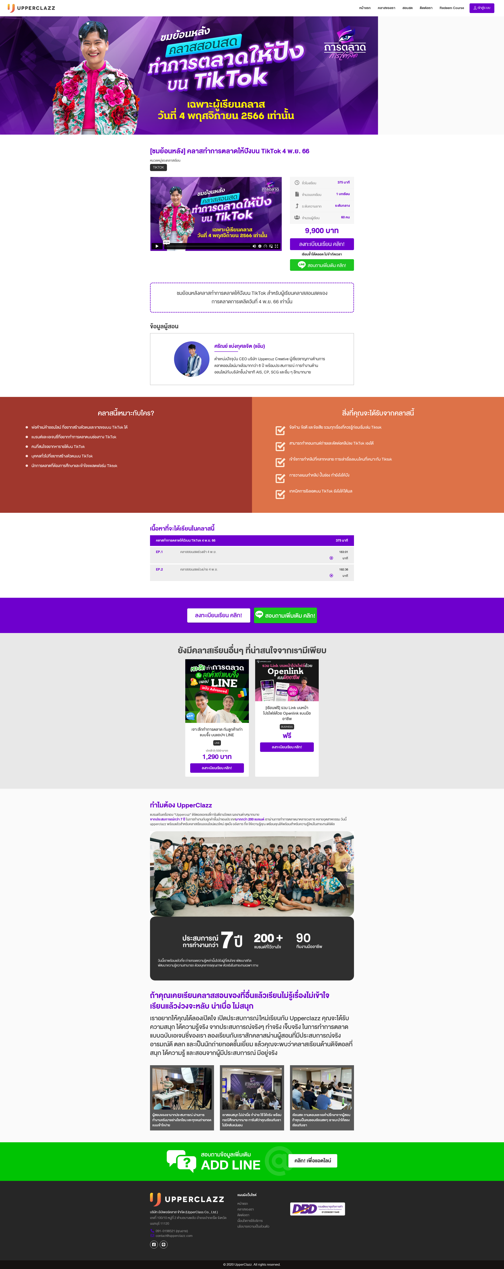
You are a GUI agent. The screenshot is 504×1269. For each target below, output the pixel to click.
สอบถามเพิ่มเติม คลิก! (327, 265)
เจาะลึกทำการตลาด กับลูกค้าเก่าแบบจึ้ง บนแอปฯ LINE (217, 732)
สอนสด (407, 8)
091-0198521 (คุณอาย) (172, 1231)
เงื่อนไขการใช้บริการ (250, 1220)
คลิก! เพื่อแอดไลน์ (313, 1160)
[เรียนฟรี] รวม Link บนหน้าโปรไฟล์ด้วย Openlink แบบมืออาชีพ (287, 713)
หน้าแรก (366, 8)
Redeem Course (452, 8)
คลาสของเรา (386, 8)
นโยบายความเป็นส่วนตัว (253, 1226)
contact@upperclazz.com (174, 1235)
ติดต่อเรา (426, 8)
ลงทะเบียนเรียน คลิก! (322, 244)
